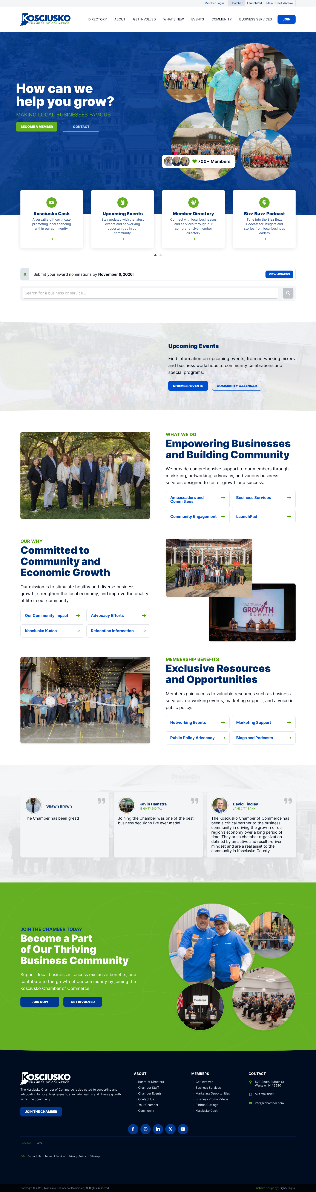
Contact (81, 127)
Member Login (214, 3)
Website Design (265, 1188)
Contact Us (146, 1099)
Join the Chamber (41, 1112)
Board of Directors (151, 1082)
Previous (21, 222)
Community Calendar (237, 386)
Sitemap (95, 1156)
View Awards (279, 274)
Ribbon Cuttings (207, 1105)
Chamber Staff (148, 1087)
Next (295, 222)
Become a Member (37, 127)
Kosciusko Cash (207, 1110)
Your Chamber (148, 1105)
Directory (97, 19)
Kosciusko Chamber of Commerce (46, 19)
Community (222, 19)
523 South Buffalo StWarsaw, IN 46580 (269, 1083)
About (120, 19)
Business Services (255, 19)
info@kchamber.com (269, 1103)
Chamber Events (188, 386)
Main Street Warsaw (279, 3)
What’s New (173, 19)
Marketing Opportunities (213, 1093)
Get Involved (144, 19)
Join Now (40, 1002)
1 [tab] (155, 255)
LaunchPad (254, 3)
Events (197, 19)
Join (286, 19)
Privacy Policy (77, 1156)
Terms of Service (55, 1156)
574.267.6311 (264, 1094)
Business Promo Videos (212, 1099)
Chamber (237, 3)
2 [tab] (160, 255)
